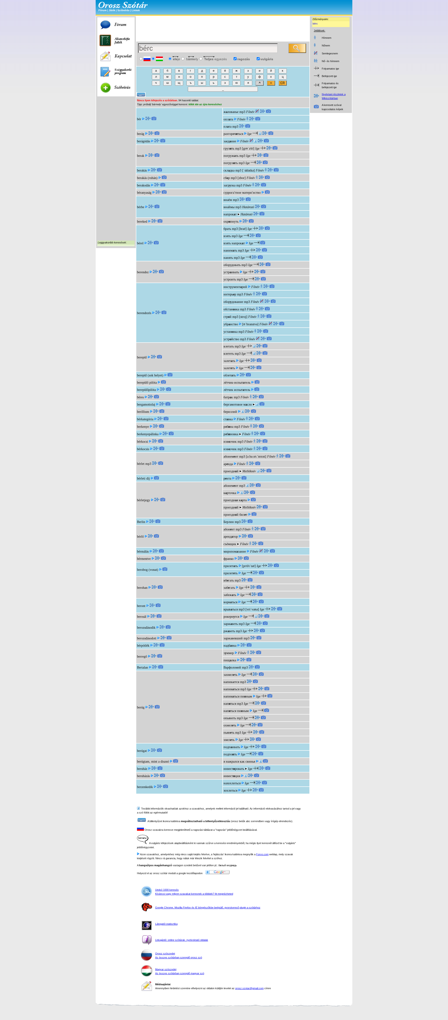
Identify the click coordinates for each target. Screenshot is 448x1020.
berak (140, 156)
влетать (229, 346)
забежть (230, 595)
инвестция (232, 776)
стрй (227, 317)
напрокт (230, 214)
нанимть (230, 250)
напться (230, 703)
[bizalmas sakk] (256, 616)
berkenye (143, 426)
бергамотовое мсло (238, 404)
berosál (141, 616)
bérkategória (145, 419)
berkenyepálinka (147, 434)
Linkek (136, 10)
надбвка (230, 645)
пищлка (230, 660)
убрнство (231, 324)
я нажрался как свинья (239, 761)
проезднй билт (235, 514)
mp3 (242, 112)
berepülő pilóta (147, 382)
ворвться (230, 602)
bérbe (140, 207)
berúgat (142, 751)
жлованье (231, 112)
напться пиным (236, 711)
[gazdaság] (245, 776)
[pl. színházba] (247, 485)
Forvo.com (262, 854)
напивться (231, 689)
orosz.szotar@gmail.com (249, 988)
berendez (143, 272)
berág (140, 134)
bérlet (140, 464)
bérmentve (144, 559)
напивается (231, 682)
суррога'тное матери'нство (242, 192)
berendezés (144, 313)
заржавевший (233, 638)
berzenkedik (145, 787)
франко (229, 559)
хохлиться (230, 790)
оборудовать (232, 265)
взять (227, 236)
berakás (142, 170)
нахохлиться (232, 783)
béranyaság (144, 192)
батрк (228, 397)
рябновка (231, 434)
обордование (233, 302)
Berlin (141, 522)
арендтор (231, 536)
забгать (229, 587)
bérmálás (143, 551)
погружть (231, 156)
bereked (142, 221)
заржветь (231, 624)
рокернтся (231, 616)
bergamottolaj (146, 404)
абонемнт (231, 456)
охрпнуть (231, 221)
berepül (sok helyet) (150, 375)
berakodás (143, 185)
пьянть (229, 732)
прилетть (231, 566)
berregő (142, 656)
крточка (230, 493)
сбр (227, 178)
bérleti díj (143, 478)
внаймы (229, 207)
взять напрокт (234, 243)
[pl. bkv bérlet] (258, 471)
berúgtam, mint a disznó (153, 761)
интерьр (230, 294)
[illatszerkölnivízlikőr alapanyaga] (257, 404)
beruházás (143, 776)
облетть (230, 375)
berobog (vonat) (147, 569)
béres (140, 397)
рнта (227, 478)
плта (227, 126)
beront (141, 606)
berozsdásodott (146, 638)
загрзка (229, 185)
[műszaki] (255, 141)
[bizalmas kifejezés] (241, 493)
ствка (228, 419)
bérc (315, 23)
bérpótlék (143, 645)
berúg (140, 707)
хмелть (229, 740)
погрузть (231, 163)
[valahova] (254, 346)
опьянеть (230, 718)
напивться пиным (238, 696)
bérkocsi (142, 441)
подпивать (232, 747)
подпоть (230, 754)
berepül (142, 357)
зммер (229, 653)
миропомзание (235, 551)
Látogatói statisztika (166, 923)
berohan (142, 587)
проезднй (231, 471)
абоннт (229, 529)
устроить (230, 279)
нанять (228, 257)
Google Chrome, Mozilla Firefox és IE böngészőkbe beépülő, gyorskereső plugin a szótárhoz (207, 907)
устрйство (231, 339)
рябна (228, 426)
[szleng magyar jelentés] (260, 134)
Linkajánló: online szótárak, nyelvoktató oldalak (181, 940)
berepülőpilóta (146, 390)
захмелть (230, 674)
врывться (231, 609)
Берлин (229, 522)
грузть (229, 148)
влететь (229, 353)
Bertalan (142, 667)
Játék (112, 10)
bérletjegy (143, 500)
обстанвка (231, 309)
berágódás (143, 141)
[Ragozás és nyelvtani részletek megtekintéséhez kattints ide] (147, 119)
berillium (143, 412)
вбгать (229, 580)
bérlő (140, 536)
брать (227, 229)
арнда (228, 464)
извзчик (230, 441)
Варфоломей (232, 667)
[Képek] (153, 119)
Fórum (102, 10)
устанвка (231, 331)
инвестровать (234, 769)
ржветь (229, 631)
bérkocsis (143, 449)
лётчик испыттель (237, 390)
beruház (142, 769)
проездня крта (235, 500)
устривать (231, 272)
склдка (229, 170)
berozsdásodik (146, 627)
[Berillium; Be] (242, 412)
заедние (230, 141)
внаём (228, 200)
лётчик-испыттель (237, 382)
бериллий (230, 412)
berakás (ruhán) (147, 178)
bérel (140, 243)
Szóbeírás (123, 10)
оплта (228, 119)
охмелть (230, 725)
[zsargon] (260, 761)
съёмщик (230, 544)
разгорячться (233, 134)
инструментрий (235, 287)
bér (139, 119)
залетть (229, 361)
